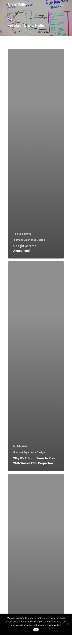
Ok (36, 629)
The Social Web (22, 233)
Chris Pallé (17, 4)
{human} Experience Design (29, 239)
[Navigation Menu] (62, 4)
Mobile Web (20, 446)
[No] (67, 624)
